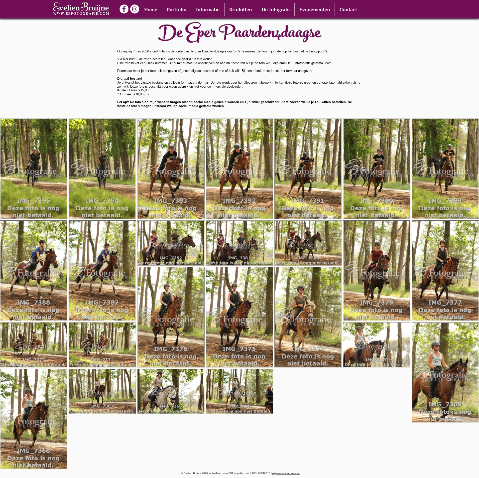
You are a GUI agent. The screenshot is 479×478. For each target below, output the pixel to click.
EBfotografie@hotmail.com (312, 63)
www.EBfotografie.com (235, 473)
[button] (176, 9)
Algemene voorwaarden (286, 473)
